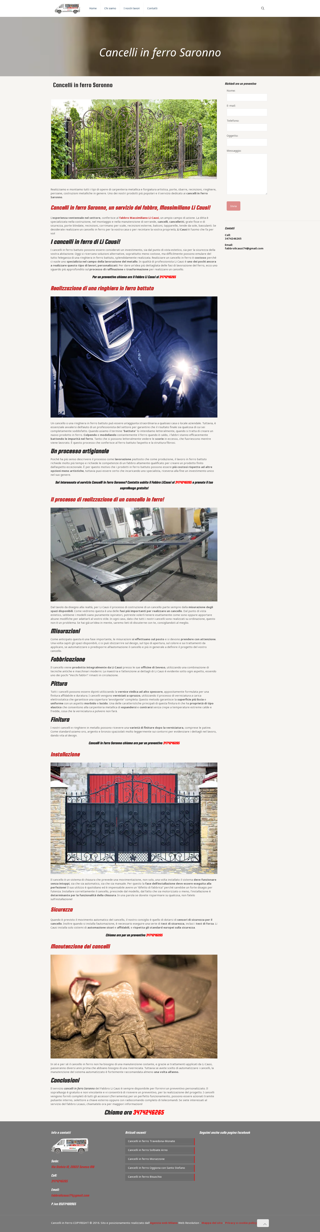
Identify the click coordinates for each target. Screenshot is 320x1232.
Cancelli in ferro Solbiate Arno (148, 1150)
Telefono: (233, 120)
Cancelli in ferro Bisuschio (145, 1176)
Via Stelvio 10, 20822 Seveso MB (72, 1167)
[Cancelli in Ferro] (67, 8)
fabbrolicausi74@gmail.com (244, 248)
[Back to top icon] (263, 1223)
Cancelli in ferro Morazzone (146, 1159)
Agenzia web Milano (164, 1223)
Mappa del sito (212, 1223)
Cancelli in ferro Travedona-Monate (151, 1141)
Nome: (231, 90)
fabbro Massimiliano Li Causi (139, 218)
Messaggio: (234, 150)
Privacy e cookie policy (241, 1223)
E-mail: (231, 105)
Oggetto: (232, 135)
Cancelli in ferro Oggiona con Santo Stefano (156, 1168)
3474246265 (167, 277)
